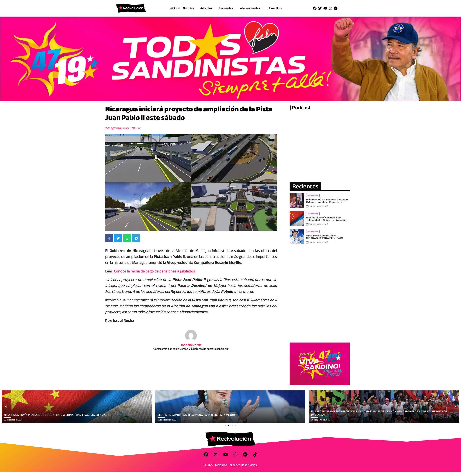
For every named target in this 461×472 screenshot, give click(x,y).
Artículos (206, 8)
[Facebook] (315, 8)
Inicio (173, 8)
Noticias (188, 8)
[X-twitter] (215, 454)
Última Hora (274, 8)
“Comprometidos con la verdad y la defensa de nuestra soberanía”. (191, 348)
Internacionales (250, 8)
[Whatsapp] (330, 8)
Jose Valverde (191, 345)
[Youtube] (325, 8)
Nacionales (226, 8)
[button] (225, 425)
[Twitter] (320, 8)
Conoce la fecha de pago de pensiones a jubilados (154, 271)
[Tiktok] (255, 454)
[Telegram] (336, 8)
